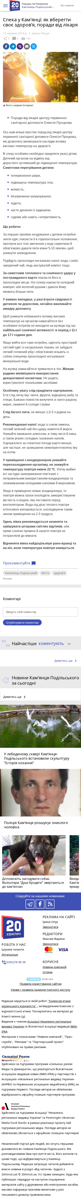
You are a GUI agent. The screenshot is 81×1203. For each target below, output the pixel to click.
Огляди (47, 972)
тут (23, 1016)
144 (25, 39)
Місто (45, 573)
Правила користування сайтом (41, 984)
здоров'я (59, 573)
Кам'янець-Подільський (21, 573)
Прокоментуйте (19, 563)
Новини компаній (54, 967)
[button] (5, 5)
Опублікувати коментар (22, 622)
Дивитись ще (66, 661)
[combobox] (53, 643)
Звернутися (50, 927)
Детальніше (10, 954)
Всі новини (67, 5)
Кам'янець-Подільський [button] (37, 7)
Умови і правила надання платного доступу (40, 990)
